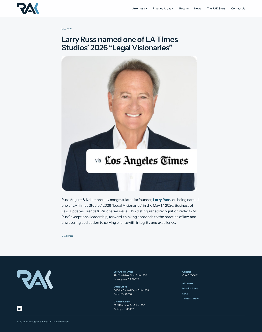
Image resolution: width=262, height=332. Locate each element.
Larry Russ (162, 200)
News (197, 8)
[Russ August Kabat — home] (28, 8)
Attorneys (138, 8)
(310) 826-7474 (190, 275)
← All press (67, 235)
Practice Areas (162, 8)
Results (184, 8)
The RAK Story (216, 8)
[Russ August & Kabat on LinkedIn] (19, 308)
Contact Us (238, 8)
